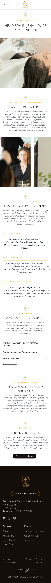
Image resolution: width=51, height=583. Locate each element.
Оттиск (29, 559)
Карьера (28, 540)
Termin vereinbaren (25, 456)
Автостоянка (31, 535)
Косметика (8, 535)
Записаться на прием (24, 493)
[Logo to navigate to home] (25, 5)
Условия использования (9, 560)
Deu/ (5, 5)
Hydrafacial (9, 540)
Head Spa (8, 544)
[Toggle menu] (46, 5)
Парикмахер (9, 531)
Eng (9, 5)
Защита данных (39, 560)
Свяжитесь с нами (34, 531)
